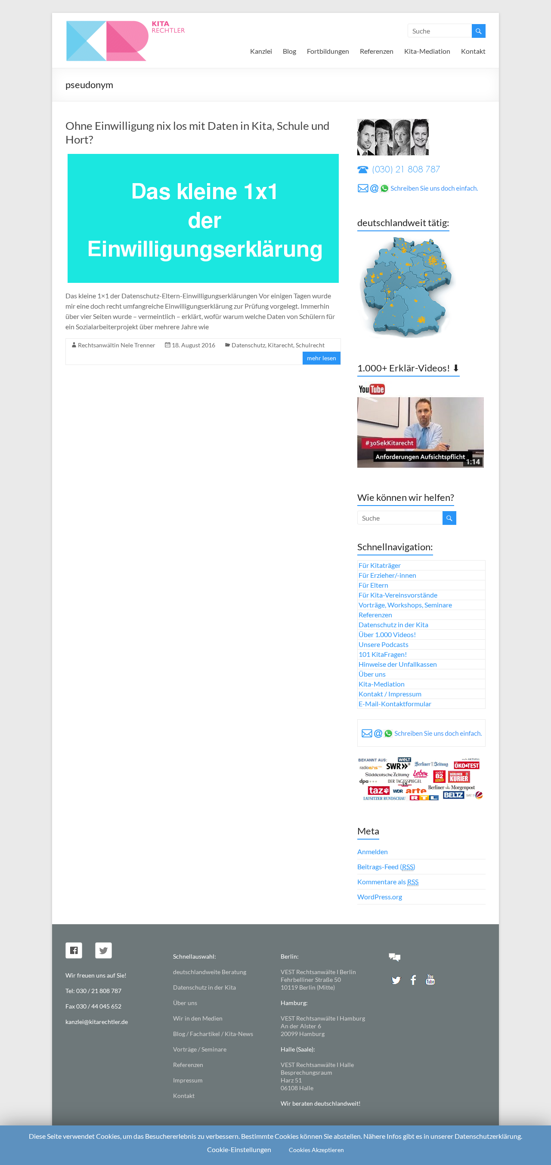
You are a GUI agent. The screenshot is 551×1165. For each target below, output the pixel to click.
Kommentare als (387, 881)
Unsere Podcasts (384, 644)
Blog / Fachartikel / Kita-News (213, 1033)
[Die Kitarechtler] (137, 23)
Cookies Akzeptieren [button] (316, 1149)
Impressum (188, 1080)
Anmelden (372, 851)
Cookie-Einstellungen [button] (239, 1149)
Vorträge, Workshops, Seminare (405, 605)
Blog (289, 51)
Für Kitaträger (380, 565)
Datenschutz (248, 345)
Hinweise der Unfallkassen (398, 664)
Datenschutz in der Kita (393, 624)
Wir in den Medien (198, 1018)
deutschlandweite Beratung (209, 971)
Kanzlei (261, 51)
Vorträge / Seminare (199, 1049)
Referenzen (376, 51)
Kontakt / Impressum (390, 694)
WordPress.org (379, 896)
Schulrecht (310, 345)
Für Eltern (373, 585)
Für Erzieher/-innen (387, 575)
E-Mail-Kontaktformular (395, 703)
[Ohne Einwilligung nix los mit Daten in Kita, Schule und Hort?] (203, 158)
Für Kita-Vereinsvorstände (398, 595)
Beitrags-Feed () (386, 866)
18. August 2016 (193, 345)
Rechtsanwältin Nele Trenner (116, 345)
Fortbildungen (328, 51)
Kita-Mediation (427, 51)
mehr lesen (321, 358)
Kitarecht (280, 345)
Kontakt (473, 51)
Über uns (372, 674)
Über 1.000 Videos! (387, 634)
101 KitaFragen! (383, 654)
